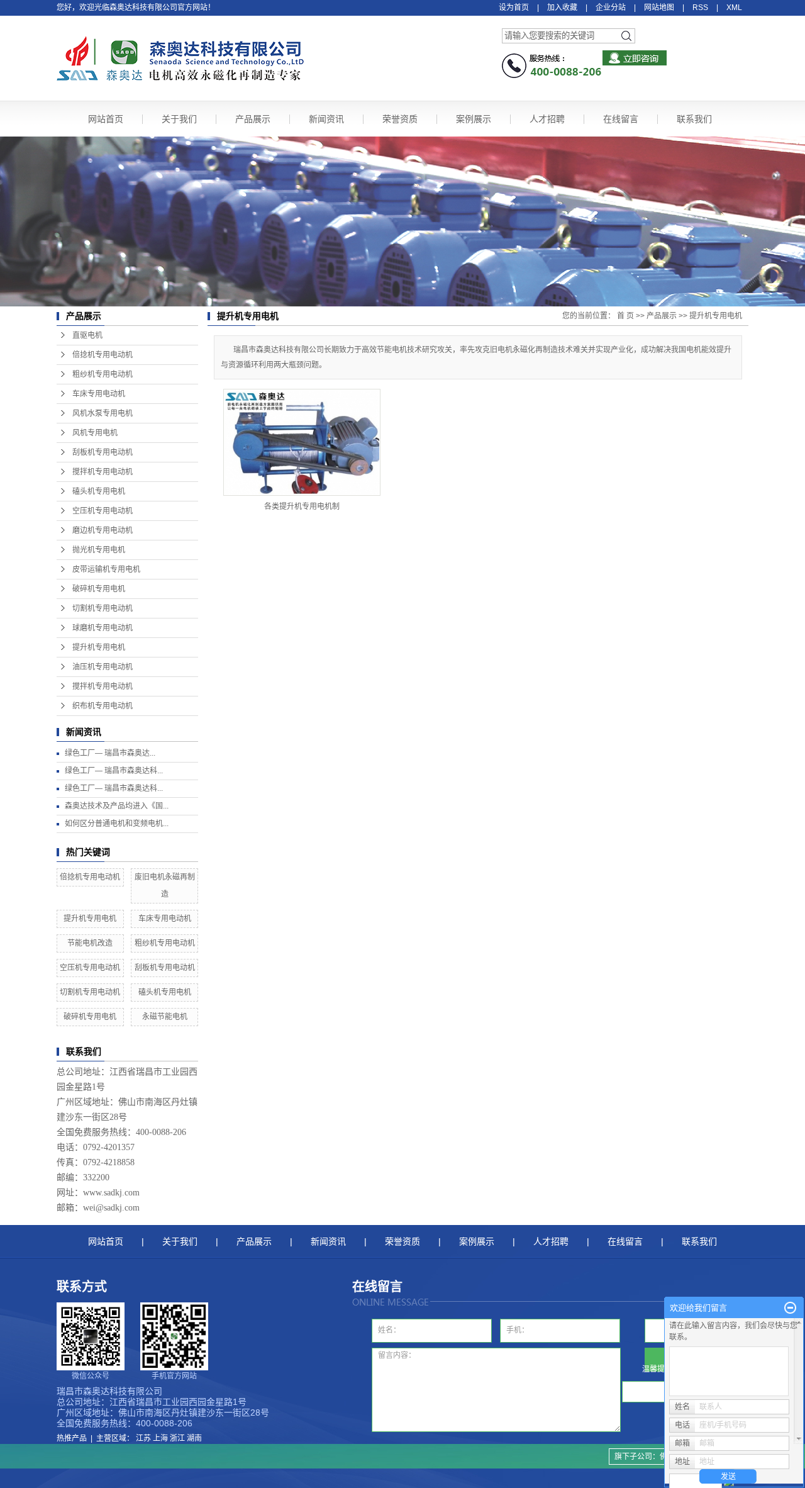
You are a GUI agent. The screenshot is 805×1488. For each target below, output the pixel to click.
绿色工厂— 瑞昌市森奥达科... (114, 770)
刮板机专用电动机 (102, 452)
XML (734, 7)
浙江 (177, 1438)
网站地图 (659, 7)
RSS (700, 7)
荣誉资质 (400, 119)
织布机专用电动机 (102, 706)
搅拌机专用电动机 (102, 471)
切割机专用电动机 (102, 608)
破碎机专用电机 (98, 589)
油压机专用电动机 (102, 667)
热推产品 (72, 1438)
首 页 (625, 315)
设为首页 (514, 7)
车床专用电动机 (98, 393)
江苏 (143, 1438)
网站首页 (105, 119)
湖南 (194, 1438)
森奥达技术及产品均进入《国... (117, 806)
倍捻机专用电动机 (102, 354)
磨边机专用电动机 (102, 530)
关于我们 (179, 119)
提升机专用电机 (98, 647)
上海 (160, 1438)
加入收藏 (562, 7)
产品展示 (252, 119)
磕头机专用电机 (98, 491)
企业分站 (611, 7)
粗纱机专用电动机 (102, 374)
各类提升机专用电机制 (302, 506)
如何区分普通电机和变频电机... (117, 823)
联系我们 (694, 119)
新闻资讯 (326, 119)
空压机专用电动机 (102, 510)
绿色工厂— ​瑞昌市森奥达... (110, 753)
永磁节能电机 (164, 1016)
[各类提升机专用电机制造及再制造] (301, 442)
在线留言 (620, 119)
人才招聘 (547, 119)
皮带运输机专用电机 (106, 569)
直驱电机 (87, 335)
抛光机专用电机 (98, 549)
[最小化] (790, 1308)
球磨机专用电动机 (102, 628)
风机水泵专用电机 (102, 413)
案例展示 (473, 119)
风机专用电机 (95, 432)
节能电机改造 (90, 943)
